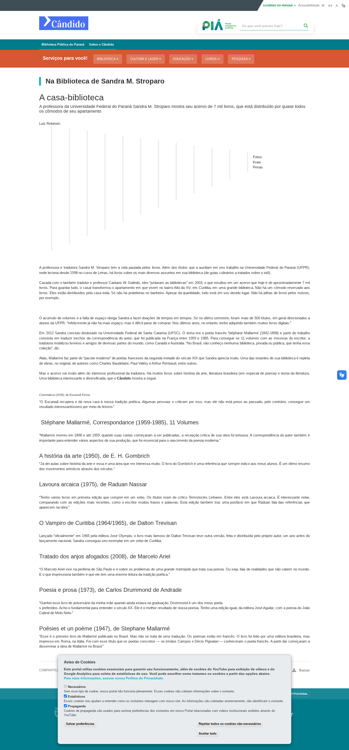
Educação (182, 59)
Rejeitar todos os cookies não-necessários (230, 724)
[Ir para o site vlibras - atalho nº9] (343, 5)
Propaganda (77, 706)
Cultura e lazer (144, 59)
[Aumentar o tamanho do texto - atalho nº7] (330, 5)
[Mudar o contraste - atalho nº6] (323, 5)
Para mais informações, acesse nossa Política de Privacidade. (114, 678)
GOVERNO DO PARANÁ (278, 5)
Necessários (77, 687)
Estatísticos (76, 696)
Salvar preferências (80, 724)
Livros (211, 59)
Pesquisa (240, 59)
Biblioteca (106, 59)
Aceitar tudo (208, 733)
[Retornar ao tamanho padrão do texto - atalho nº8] (337, 5)
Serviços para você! (65, 58)
